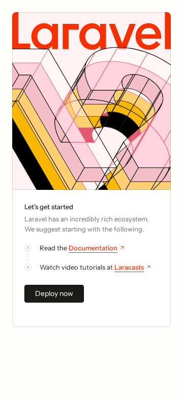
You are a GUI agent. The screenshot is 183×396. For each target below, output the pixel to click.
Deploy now (54, 293)
